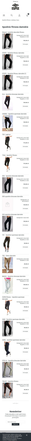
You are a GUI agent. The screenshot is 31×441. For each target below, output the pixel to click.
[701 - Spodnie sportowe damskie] (7, 244)
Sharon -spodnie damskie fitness (13, 32)
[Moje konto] (19, 15)
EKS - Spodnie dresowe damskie (13, 176)
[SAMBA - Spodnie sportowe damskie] (7, 123)
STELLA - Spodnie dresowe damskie (14, 361)
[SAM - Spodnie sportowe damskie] (7, 329)
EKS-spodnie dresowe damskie (12, 196)
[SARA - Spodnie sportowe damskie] (7, 349)
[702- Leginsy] (7, 144)
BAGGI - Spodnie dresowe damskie (13, 276)
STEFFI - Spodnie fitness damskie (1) (14, 73)
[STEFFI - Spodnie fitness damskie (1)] (7, 83)
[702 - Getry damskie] (7, 265)
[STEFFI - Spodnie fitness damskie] (7, 62)
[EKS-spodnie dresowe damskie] (7, 204)
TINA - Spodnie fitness (9, 155)
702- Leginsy (6, 134)
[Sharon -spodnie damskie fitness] (7, 42)
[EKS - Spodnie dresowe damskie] (7, 185)
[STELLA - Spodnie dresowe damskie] (7, 370)
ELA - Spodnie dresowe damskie (13, 94)
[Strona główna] (15, 6)
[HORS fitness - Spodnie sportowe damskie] (7, 308)
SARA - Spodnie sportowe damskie (13, 340)
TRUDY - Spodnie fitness (10, 381)
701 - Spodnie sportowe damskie (13, 235)
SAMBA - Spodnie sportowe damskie (14, 114)
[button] (4, 15)
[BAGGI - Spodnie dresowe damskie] (7, 286)
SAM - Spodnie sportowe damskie (13, 319)
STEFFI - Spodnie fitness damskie (13, 53)
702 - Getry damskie (8, 256)
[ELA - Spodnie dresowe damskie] (7, 103)
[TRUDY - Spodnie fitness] (7, 391)
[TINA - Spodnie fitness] (7, 165)
